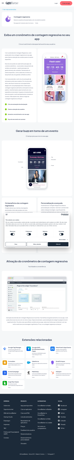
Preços (23, 426)
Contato (6, 438)
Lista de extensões (26, 417)
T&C (5, 428)
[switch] (29, 234)
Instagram (64, 409)
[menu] (3, 3)
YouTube (63, 417)
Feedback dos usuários (28, 430)
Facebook (64, 405)
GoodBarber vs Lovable (45, 422)
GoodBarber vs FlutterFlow (42, 414)
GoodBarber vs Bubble (45, 409)
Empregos (7, 420)
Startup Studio (8, 417)
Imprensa (6, 424)
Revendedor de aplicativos (25, 421)
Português (50, 454)
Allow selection (37, 244)
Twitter (63, 413)
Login (56, 3)
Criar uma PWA (25, 413)
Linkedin (63, 420)
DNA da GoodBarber (10, 413)
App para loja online (27, 405)
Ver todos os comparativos (42, 427)
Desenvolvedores (26, 434)
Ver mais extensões (9, 9)
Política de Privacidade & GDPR (11, 433)
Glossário (24, 443)
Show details (62, 239)
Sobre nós (7, 405)
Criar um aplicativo (26, 409)
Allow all (58, 244)
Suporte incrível (8, 409)
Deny (16, 244)
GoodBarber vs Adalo (44, 405)
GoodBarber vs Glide (44, 419)
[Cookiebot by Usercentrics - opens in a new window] (62, 215)
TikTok (62, 428)
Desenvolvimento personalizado (26, 439)
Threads (63, 424)
